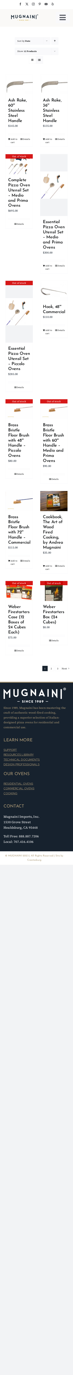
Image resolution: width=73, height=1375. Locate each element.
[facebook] (20, 4)
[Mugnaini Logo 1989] (25, 15)
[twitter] (27, 4)
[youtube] (46, 4)
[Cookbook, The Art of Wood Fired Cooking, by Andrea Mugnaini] (54, 501)
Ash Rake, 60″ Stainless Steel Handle (17, 110)
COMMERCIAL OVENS (19, 788)
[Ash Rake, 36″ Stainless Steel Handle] (54, 84)
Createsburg (34, 860)
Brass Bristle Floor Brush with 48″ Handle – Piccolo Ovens (18, 440)
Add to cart (14, 141)
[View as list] (39, 60)
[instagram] (33, 4)
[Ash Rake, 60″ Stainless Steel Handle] (19, 84)
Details (26, 139)
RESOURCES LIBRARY (19, 755)
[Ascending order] (54, 41)
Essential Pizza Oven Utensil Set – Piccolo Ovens (19, 359)
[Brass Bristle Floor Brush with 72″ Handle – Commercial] (19, 501)
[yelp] (52, 4)
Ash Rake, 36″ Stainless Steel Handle (52, 110)
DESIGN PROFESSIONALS (22, 764)
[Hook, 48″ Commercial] (54, 291)
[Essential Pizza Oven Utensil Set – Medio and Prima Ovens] (54, 185)
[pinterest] (39, 4)
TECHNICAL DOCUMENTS (22, 759)
